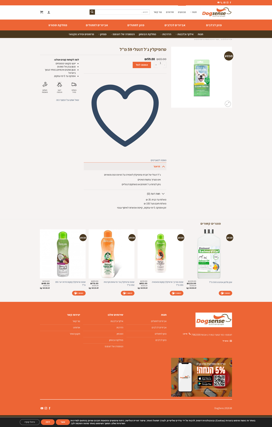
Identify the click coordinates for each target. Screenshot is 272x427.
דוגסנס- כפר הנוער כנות (221, 334)
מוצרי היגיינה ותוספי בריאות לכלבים (206, 39)
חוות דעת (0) (153, 193)
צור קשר (158, 12)
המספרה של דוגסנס (124, 34)
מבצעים (182, 12)
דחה (48, 422)
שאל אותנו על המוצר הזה (67, 100)
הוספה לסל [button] (225, 293)
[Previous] (232, 265)
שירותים (170, 12)
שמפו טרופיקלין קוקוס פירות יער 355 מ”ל (70, 283)
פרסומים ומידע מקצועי (81, 34)
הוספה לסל (142, 65)
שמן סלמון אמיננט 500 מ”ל (220, 282)
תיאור (156, 166)
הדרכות (166, 34)
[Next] (40, 265)
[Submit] (92, 12)
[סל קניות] (41, 12)
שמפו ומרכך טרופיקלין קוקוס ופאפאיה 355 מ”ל (167, 283)
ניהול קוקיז (30, 422)
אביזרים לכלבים (226, 39)
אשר (63, 422)
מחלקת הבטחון (147, 34)
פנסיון (103, 34)
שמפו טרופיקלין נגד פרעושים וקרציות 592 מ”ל (119, 283)
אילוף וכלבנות (185, 34)
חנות (194, 12)
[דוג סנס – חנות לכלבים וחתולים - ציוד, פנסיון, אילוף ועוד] (216, 12)
